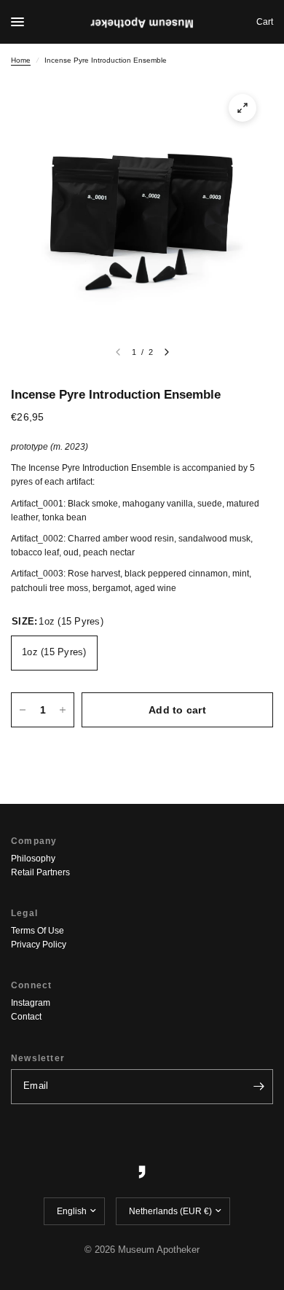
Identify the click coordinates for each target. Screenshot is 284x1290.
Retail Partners (40, 872)
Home (21, 60)
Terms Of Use (37, 931)
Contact (26, 1017)
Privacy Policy (38, 944)
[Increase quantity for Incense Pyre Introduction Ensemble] (63, 710)
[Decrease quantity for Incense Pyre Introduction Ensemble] (22, 710)
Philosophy (33, 858)
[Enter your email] (258, 1086)
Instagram (30, 1003)
